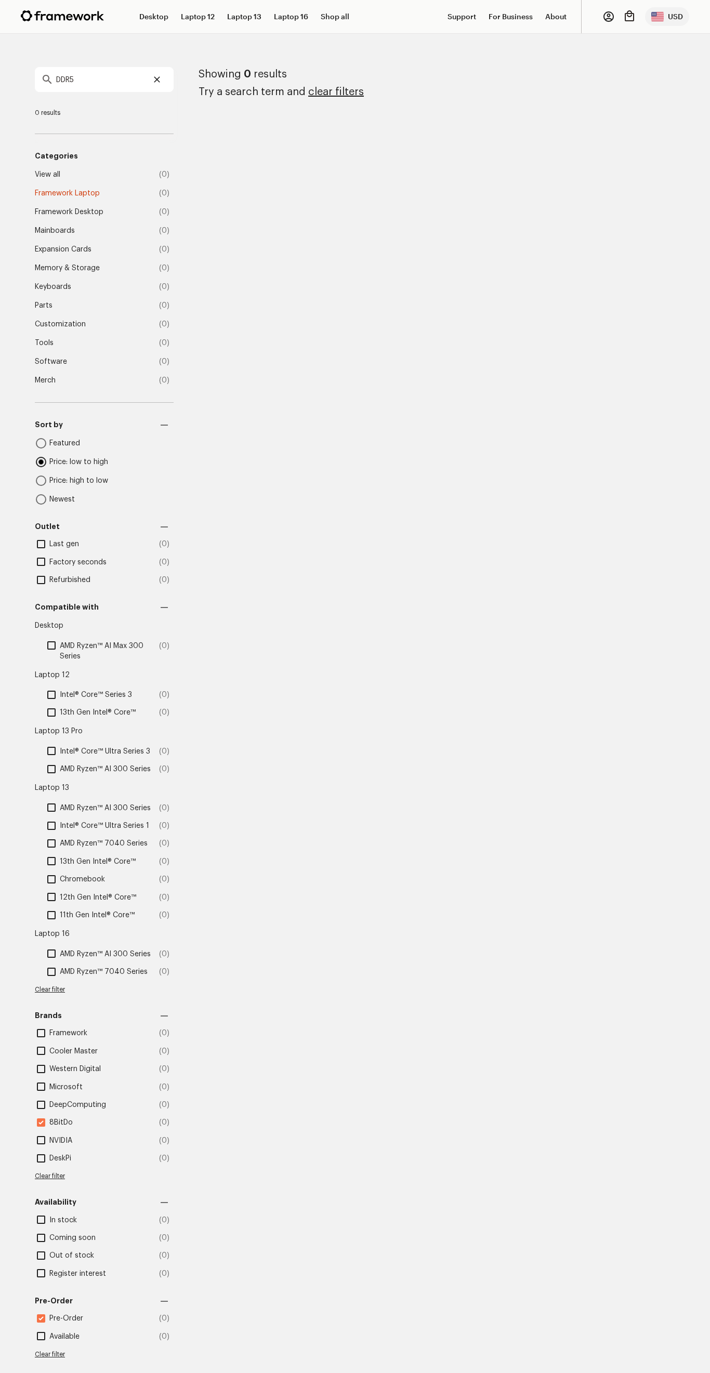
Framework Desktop (69, 212)
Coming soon (72, 1238)
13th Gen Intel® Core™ (98, 712)
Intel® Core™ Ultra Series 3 (105, 751)
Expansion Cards (63, 249)
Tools (44, 343)
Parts (43, 305)
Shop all (335, 16)
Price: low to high (78, 462)
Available (64, 1336)
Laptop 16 (291, 16)
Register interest (77, 1273)
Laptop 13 (244, 16)
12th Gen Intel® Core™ (98, 897)
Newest (62, 499)
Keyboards (53, 287)
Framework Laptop (67, 193)
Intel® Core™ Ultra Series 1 (104, 825)
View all (47, 174)
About (556, 16)
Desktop (153, 16)
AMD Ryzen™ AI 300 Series (105, 769)
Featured (64, 443)
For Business (511, 16)
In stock (63, 1220)
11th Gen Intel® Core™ (97, 915)
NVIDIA (60, 1140)
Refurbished (69, 580)
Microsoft (66, 1087)
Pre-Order (66, 1318)
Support (462, 16)
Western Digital (75, 1069)
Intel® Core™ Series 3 (96, 694)
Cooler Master (73, 1051)
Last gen (64, 544)
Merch (45, 380)
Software (51, 361)
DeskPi (60, 1158)
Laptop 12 (198, 16)
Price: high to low (78, 480)
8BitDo (61, 1122)
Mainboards (55, 230)
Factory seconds (78, 562)
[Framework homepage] (62, 15)
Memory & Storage (67, 268)
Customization (60, 324)
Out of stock (71, 1255)
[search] (104, 79)
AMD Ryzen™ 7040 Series (104, 843)
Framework (68, 1033)
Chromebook (82, 879)
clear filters (336, 92)
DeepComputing (77, 1104)
